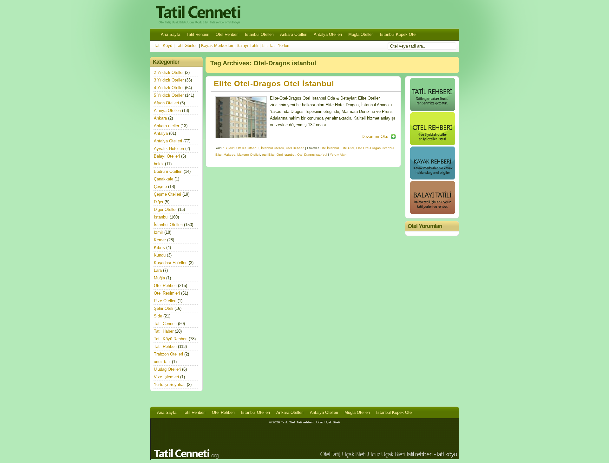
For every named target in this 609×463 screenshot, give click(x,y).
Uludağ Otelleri (167, 369)
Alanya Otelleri (167, 110)
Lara (158, 270)
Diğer (158, 201)
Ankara (160, 118)
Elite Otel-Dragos (368, 148)
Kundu (160, 255)
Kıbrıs (159, 247)
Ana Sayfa (170, 34)
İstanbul (253, 148)
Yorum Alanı (338, 154)
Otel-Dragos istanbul (312, 154)
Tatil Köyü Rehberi (170, 338)
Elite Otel (347, 148)
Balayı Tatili (247, 45)
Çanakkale (163, 179)
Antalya (161, 133)
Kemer (160, 240)
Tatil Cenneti (165, 323)
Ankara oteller (166, 125)
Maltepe (229, 154)
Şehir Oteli (163, 308)
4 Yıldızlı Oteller (169, 87)
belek (159, 163)
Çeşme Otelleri (167, 194)
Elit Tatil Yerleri (275, 45)
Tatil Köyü (163, 45)
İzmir (158, 232)
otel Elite (268, 154)
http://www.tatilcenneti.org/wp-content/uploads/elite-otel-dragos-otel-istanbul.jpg (241, 117)
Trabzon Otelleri (168, 354)
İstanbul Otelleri (259, 34)
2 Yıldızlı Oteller (169, 72)
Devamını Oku (375, 136)
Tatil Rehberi (198, 34)
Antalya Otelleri (328, 34)
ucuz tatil (162, 361)
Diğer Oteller (165, 209)
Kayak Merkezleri (217, 45)
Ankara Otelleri (293, 34)
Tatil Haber (164, 331)
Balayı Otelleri (167, 156)
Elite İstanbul (329, 148)
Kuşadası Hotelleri (170, 262)
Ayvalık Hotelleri (169, 148)
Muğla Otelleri (361, 34)
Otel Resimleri (167, 293)
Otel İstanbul (286, 154)
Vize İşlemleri (166, 377)
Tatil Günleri (187, 45)
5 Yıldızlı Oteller (234, 148)
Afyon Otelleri (166, 103)
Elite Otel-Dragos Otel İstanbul (274, 84)
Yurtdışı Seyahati (170, 384)
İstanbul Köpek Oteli (398, 34)
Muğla (159, 278)
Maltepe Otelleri (248, 154)
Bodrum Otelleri (168, 171)
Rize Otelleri (165, 300)
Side (158, 316)
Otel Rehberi (227, 34)
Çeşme (160, 186)
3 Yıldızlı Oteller (169, 80)
